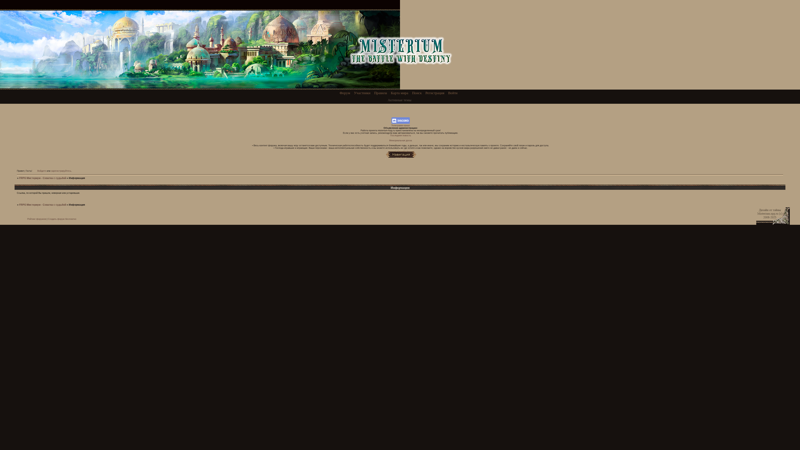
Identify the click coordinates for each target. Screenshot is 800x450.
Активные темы (399, 100)
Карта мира (399, 93)
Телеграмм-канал (400, 125)
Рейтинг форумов (36, 219)
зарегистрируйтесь (61, 171)
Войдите (41, 171)
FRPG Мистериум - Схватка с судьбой (42, 178)
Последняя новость (400, 135)
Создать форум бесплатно (62, 219)
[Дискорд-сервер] (400, 123)
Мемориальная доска (400, 140)
